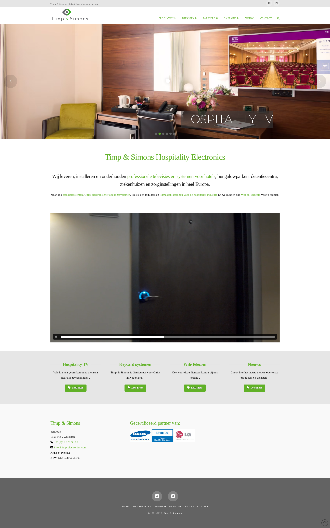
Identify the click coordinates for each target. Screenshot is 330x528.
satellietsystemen (73, 194)
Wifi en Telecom (250, 194)
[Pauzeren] (56, 337)
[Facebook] (269, 3)
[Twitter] (276, 3)
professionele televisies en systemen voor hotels (171, 176)
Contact (202, 506)
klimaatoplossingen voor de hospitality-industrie (188, 194)
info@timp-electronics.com (70, 447)
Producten (129, 506)
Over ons (175, 506)
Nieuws (189, 506)
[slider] (168, 337)
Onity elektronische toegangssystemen (107, 194)
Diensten (145, 506)
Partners (160, 506)
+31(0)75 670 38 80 (66, 442)
